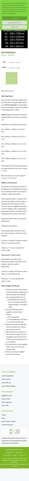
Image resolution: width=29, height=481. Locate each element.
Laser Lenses (6, 379)
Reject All (14, 27)
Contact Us (22, 455)
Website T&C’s (10, 452)
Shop (3, 418)
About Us (15, 455)
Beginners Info (7, 395)
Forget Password (7, 425)
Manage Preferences (14, 23)
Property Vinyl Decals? (9, 178)
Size (4, 62)
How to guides (6, 402)
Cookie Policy (12, 13)
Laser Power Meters (9, 386)
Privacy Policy (7, 455)
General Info (6, 399)
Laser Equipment (7, 376)
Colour (4, 67)
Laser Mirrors (6, 383)
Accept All (14, 18)
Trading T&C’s (19, 452)
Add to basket (11, 78)
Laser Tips (5, 405)
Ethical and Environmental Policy (14, 449)
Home (4, 415)
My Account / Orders (9, 421)
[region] (14, 15)
